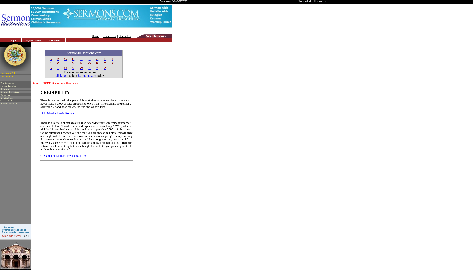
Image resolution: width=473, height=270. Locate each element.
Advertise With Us (9, 104)
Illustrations (320, 1)
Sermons (5, 89)
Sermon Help (305, 1)
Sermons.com (87, 75)
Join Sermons (7, 76)
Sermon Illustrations (10, 92)
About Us (125, 36)
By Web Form (7, 98)
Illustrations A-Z (8, 73)
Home (95, 36)
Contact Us (109, 36)
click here (62, 75)
